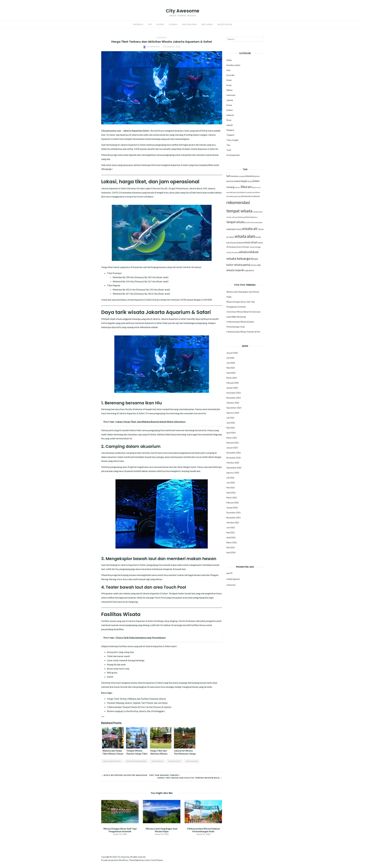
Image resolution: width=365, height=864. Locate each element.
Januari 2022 (232, 507)
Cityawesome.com (111, 130)
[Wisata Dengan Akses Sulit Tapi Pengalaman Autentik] (120, 811)
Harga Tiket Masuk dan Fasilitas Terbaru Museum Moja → (189, 778)
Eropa (229, 85)
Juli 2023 (230, 417)
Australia (230, 75)
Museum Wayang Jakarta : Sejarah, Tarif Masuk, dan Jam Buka (137, 702)
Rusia (228, 120)
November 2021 (233, 517)
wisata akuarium (175, 761)
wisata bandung (236, 242)
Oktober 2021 (232, 522)
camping (241, 176)
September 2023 (233, 407)
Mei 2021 (230, 532)
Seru (256, 217)
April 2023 (231, 432)
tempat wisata (235, 222)
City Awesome (182, 11)
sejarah (229, 125)
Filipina (229, 90)
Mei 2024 (230, 368)
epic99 (229, 573)
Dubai (229, 80)
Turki (228, 150)
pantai (249, 192)
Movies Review (225, 24)
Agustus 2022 (232, 472)
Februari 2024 (232, 383)
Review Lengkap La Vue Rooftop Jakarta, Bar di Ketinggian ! (136, 711)
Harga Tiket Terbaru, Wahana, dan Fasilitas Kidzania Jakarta (136, 698)
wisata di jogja (255, 247)
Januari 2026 (232, 353)
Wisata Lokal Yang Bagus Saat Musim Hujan (162, 830)
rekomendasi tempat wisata (136, 761)
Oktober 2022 (232, 462)
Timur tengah (232, 140)
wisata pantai (242, 264)
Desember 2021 (233, 512)
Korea (229, 105)
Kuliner (160, 24)
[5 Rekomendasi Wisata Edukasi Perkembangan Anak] (203, 811)
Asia (228, 70)
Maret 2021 (231, 542)
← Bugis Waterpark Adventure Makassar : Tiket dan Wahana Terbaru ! (140, 775)
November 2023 (233, 397)
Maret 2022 (231, 497)
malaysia (230, 115)
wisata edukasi (248, 252)
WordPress (123, 860)
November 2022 (233, 457)
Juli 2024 (230, 358)
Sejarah (173, 24)
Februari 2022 (232, 502)
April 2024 (231, 373)
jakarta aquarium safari (111, 761)
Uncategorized (233, 155)
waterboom (258, 222)
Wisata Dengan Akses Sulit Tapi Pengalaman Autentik (120, 830)
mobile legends (233, 579)
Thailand (230, 135)
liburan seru (256, 187)
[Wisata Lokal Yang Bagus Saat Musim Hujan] (161, 811)
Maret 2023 (231, 437)
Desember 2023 (233, 392)
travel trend (249, 222)
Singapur (230, 130)
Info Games (207, 24)
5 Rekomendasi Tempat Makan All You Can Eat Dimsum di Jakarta (139, 707)
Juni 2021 (230, 527)
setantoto (231, 585)
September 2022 (233, 467)
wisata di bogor (242, 247)
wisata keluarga (191, 761)
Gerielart (154, 46)
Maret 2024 (231, 378)
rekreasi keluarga (238, 217)
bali (228, 175)
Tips (150, 24)
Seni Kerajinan (189, 24)
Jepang (229, 100)
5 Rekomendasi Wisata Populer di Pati (243, 331)
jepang (250, 181)
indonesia (249, 176)
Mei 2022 (230, 487)
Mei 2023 (230, 427)
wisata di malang (232, 252)
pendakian (256, 192)
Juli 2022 (230, 477)
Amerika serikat (233, 65)
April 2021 (231, 537)
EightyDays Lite (141, 860)
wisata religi (255, 265)
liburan (246, 187)
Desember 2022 (233, 452)
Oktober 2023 (232, 402)
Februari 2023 (232, 442)
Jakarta (211, 188)
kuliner (237, 187)
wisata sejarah (235, 270)
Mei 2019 (230, 547)
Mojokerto (243, 192)
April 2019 (231, 552)
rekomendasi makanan (250, 196)
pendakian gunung (233, 196)
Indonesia (138, 24)
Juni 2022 (230, 482)
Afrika (229, 60)
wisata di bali (250, 242)
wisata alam (245, 236)
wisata (239, 229)
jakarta (257, 176)
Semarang (249, 217)
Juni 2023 (230, 422)
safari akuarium (157, 761)
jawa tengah (241, 181)
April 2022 (231, 492)
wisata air (250, 228)
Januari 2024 (232, 388)
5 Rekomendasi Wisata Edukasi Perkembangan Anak (203, 830)
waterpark (231, 229)
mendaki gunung (232, 192)
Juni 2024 (230, 363)
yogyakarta (249, 270)
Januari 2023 (232, 447)
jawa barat (230, 181)
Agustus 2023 (232, 412)
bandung (234, 176)
